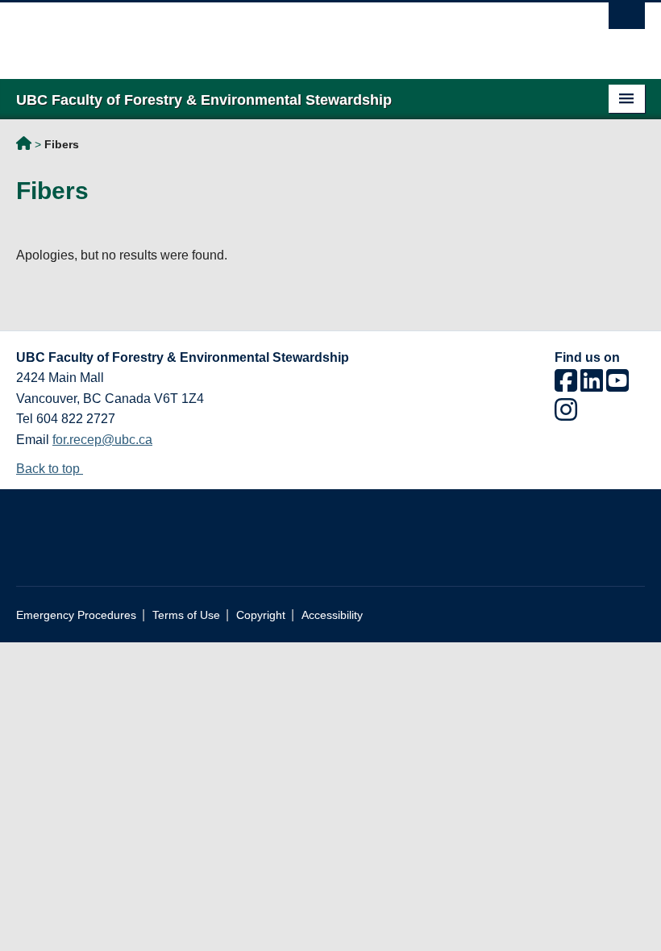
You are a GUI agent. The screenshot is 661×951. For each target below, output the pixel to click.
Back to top (49, 469)
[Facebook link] (566, 385)
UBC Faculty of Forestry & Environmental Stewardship (23, 145)
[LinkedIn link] (591, 385)
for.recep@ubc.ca (102, 439)
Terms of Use (186, 615)
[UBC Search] (627, 20)
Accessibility (332, 615)
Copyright (260, 615)
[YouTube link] (617, 385)
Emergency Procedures (76, 615)
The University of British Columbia (283, 33)
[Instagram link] (566, 415)
